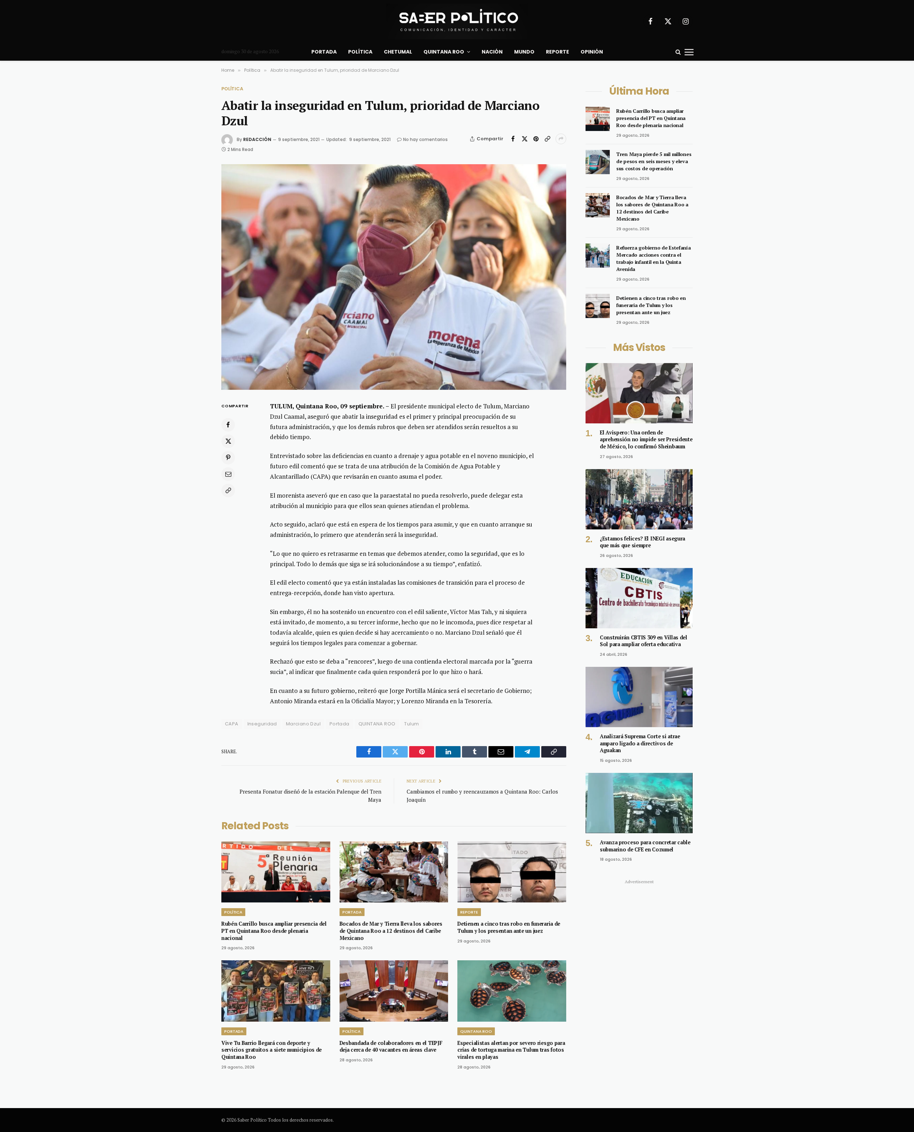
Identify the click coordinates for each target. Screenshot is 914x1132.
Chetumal (398, 51)
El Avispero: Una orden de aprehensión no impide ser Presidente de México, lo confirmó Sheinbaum (646, 439)
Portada (324, 51)
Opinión (592, 51)
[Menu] (689, 52)
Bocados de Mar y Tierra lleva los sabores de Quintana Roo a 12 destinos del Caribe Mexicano (391, 930)
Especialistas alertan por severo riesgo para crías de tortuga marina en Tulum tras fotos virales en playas (511, 1050)
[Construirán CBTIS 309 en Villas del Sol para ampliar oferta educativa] (639, 598)
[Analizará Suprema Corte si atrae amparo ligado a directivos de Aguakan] (639, 697)
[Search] (678, 52)
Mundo (524, 51)
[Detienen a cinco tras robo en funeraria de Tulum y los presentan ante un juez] (511, 871)
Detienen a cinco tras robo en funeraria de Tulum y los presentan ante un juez (508, 927)
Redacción (257, 139)
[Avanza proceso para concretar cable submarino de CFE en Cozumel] (639, 803)
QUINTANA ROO (377, 723)
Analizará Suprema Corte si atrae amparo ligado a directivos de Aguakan (640, 743)
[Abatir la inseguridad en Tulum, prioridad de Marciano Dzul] (393, 276)
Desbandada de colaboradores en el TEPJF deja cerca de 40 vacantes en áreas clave (391, 1046)
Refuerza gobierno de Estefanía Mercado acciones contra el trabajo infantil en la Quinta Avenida (653, 258)
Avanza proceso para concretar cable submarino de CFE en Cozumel (645, 846)
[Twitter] (228, 441)
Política (360, 51)
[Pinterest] (228, 457)
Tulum (411, 723)
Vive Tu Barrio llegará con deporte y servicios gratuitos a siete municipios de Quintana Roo (271, 1050)
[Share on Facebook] (513, 139)
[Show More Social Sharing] (561, 139)
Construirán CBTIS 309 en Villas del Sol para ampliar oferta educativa (643, 641)
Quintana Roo (443, 51)
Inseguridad (262, 723)
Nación (492, 51)
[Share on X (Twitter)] (524, 139)
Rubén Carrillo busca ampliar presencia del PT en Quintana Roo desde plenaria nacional (274, 930)
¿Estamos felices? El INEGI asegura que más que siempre (642, 542)
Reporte (557, 51)
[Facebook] (228, 424)
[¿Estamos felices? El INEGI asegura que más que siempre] (639, 499)
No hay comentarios (425, 139)
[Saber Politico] (457, 21)
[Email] (228, 474)
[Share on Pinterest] (536, 139)
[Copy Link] (547, 139)
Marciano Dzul (303, 723)
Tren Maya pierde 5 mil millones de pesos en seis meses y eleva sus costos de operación (653, 161)
